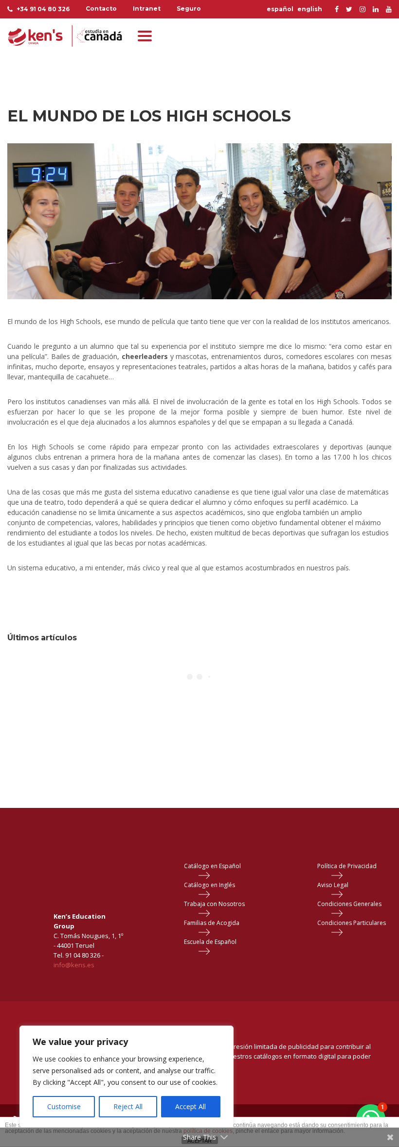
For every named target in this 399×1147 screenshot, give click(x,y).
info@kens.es (74, 964)
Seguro (189, 8)
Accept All (190, 1106)
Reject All (128, 1106)
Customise (64, 1106)
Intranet (147, 8)
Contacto (101, 8)
